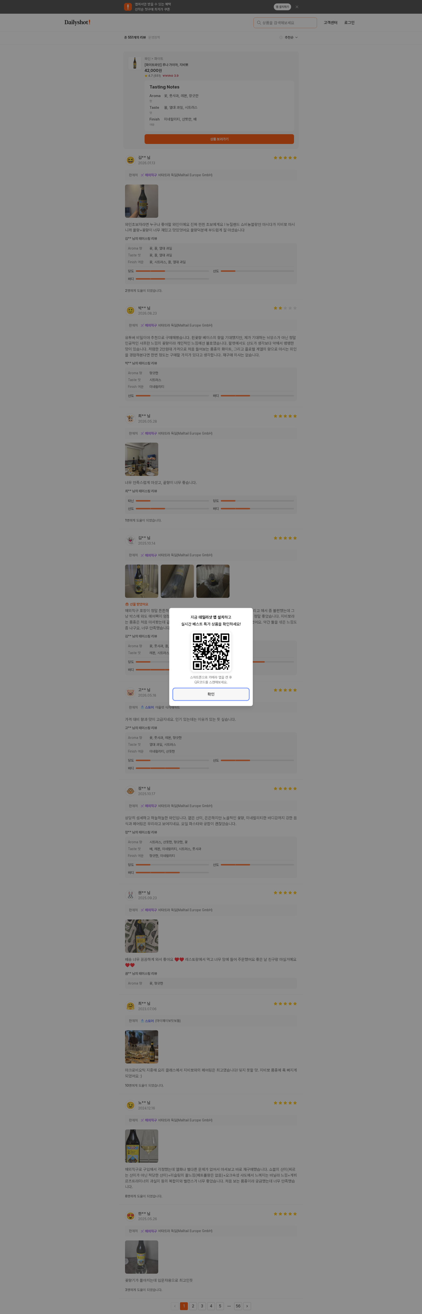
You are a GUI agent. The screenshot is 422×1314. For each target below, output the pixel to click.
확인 (211, 694)
